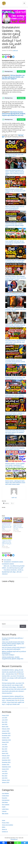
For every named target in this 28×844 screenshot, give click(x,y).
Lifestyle (4, 811)
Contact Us (5, 831)
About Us (4, 829)
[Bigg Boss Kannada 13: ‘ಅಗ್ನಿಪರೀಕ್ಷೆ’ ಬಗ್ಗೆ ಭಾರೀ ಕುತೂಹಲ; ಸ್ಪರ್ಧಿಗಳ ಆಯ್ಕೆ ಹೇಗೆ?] (15, 405)
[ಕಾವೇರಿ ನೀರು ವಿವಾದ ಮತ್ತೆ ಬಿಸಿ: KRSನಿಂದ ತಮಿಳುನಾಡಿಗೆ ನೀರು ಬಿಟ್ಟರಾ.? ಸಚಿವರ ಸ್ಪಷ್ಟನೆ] (15, 387)
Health (3, 806)
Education (4, 798)
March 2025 (5, 753)
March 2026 (5, 726)
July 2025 (4, 744)
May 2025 (4, 749)
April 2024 (4, 778)
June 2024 (5, 773)
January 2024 (5, 782)
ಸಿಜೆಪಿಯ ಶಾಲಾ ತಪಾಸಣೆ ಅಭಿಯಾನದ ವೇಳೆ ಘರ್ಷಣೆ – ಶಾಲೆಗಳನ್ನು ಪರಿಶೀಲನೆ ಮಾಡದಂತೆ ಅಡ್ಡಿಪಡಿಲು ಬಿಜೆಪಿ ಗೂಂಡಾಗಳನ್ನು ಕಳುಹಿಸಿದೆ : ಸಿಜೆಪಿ (13, 643)
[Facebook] (6, 57)
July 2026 (4, 717)
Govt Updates (7, 559)
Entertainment (5, 800)
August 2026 (5, 715)
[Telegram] (13, 57)
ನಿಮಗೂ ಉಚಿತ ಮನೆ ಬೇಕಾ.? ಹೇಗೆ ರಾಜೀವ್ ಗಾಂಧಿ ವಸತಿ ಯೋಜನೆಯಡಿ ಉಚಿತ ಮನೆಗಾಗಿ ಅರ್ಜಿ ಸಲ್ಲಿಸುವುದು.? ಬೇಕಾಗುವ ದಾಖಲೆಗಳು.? (14, 691)
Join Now (21, 71)
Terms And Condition (7, 825)
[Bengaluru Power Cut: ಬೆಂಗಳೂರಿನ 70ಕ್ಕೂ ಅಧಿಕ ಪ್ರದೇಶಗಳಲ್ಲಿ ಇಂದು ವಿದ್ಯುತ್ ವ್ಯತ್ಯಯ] (15, 370)
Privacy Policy (5, 822)
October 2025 (5, 737)
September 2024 (6, 766)
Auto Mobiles (5, 793)
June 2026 (5, 720)
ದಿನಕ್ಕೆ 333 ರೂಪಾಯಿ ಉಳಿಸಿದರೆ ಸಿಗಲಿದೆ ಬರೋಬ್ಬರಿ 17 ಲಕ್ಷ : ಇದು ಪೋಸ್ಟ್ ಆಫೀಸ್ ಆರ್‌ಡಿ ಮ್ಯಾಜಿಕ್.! (15, 190)
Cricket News (5, 795)
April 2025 (4, 751)
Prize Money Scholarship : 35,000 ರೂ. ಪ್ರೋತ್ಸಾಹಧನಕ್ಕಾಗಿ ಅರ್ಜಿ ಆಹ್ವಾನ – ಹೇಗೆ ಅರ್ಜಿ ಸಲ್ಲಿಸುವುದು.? (12, 571)
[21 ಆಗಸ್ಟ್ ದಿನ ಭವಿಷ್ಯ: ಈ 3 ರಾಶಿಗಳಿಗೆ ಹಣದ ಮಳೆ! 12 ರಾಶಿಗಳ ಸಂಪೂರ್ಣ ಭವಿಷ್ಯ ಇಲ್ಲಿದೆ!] (15, 252)
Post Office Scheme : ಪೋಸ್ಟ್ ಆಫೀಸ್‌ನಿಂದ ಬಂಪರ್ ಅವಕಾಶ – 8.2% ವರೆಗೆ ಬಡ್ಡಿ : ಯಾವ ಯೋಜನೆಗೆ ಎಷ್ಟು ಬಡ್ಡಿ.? (15, 342)
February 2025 (6, 755)
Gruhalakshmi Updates (8, 563)
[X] (11, 57)
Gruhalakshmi (7, 561)
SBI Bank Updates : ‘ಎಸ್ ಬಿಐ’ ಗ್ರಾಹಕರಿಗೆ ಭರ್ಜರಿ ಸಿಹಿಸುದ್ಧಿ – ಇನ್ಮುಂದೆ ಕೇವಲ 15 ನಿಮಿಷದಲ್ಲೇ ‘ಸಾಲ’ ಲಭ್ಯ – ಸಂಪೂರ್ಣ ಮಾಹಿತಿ (15, 465)
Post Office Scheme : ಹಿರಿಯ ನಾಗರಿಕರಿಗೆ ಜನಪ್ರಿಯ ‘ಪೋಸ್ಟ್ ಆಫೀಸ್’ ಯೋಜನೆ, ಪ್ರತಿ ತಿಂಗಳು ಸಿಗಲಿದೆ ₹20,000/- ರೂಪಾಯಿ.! (15, 278)
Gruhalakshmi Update (17, 561)
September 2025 (6, 740)
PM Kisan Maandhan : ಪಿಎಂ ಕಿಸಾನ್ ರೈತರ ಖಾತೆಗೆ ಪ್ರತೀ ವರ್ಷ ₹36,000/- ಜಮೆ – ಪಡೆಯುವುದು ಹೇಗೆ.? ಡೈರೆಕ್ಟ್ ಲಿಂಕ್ (13, 77)
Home (3, 820)
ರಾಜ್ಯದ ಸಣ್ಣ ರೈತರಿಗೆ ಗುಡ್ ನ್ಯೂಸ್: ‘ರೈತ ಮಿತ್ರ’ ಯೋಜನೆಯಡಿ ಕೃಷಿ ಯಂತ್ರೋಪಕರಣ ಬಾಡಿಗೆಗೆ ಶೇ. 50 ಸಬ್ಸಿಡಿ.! (15, 242)
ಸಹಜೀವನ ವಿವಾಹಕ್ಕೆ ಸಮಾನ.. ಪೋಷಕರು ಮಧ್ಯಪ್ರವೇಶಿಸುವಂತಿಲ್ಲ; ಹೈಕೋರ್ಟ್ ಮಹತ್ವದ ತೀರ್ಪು (14, 225)
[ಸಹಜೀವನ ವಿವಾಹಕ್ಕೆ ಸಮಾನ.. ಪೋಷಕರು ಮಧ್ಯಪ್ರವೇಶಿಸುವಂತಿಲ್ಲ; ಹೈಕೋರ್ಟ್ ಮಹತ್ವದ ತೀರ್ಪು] (15, 217)
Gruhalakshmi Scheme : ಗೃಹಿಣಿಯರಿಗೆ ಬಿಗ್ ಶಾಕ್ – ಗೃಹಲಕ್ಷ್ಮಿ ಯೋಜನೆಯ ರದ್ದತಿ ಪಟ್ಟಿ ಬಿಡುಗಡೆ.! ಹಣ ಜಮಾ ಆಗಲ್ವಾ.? (7, 526)
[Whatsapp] (3, 57)
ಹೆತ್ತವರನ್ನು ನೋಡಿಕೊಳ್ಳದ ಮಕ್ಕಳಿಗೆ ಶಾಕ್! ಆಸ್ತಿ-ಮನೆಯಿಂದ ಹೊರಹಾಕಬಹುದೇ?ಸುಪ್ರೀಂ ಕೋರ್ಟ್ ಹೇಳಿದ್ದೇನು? (14, 208)
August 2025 (5, 742)
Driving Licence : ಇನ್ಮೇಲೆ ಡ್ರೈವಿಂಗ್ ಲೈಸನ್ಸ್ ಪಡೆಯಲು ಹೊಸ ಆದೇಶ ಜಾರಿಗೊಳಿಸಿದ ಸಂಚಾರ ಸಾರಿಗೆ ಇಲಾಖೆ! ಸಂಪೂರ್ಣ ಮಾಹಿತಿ (15, 482)
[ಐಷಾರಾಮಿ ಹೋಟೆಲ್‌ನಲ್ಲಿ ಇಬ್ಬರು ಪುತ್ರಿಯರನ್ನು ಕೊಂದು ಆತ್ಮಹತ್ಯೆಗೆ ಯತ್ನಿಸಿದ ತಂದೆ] (15, 441)
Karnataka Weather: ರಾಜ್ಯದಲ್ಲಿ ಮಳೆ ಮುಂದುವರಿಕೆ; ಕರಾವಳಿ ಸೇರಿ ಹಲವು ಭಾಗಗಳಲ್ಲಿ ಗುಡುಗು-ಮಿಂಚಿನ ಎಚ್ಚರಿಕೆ (15, 361)
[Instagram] (8, 57)
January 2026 (5, 731)
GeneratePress (14, 839)
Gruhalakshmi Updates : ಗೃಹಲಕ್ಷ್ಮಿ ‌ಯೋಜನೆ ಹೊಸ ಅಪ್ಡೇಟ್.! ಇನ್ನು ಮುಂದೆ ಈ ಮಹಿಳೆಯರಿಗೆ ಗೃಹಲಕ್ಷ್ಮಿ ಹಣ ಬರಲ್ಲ (7, 542)
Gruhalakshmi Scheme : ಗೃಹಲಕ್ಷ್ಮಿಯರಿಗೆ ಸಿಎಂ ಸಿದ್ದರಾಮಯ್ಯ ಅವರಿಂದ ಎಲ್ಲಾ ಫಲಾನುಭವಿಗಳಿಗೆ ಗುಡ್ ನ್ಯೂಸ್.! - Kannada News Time (13, 698)
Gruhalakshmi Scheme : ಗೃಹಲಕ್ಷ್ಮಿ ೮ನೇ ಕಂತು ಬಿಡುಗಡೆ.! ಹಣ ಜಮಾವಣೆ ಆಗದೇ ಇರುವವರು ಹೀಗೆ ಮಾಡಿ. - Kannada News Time (12, 672)
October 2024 (5, 764)
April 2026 (4, 724)
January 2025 (5, 757)
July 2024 (4, 771)
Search (4, 624)
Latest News (5, 809)
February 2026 (6, 728)
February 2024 (6, 780)
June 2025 (4, 746)
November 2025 (6, 735)
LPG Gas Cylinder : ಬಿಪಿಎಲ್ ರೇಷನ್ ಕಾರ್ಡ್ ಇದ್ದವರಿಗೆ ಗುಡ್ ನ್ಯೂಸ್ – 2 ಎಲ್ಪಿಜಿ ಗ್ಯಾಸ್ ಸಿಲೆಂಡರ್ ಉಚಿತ (13, 702)
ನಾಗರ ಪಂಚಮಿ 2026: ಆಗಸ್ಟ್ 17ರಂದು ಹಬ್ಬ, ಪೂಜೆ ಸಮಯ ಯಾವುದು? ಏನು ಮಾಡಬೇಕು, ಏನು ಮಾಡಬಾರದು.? (15, 432)
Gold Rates (5, 802)
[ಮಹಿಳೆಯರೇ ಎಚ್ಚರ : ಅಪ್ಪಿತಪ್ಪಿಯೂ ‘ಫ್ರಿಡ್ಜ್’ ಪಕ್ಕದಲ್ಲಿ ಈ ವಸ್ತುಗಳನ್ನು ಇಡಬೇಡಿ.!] (15, 302)
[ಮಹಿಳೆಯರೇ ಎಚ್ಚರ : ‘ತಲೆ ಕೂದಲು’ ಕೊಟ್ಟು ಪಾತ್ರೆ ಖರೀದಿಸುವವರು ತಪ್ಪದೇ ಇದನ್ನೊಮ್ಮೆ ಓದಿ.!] (15, 318)
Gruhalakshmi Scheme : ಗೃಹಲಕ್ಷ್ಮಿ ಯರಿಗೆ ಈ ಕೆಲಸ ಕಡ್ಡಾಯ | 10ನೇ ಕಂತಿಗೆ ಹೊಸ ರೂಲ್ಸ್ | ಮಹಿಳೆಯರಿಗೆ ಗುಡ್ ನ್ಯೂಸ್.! (18, 526)
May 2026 (4, 722)
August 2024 (5, 769)
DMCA (3, 827)
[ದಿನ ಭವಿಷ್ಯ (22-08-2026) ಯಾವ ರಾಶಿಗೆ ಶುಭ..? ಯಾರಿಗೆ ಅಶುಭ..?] (15, 146)
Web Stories (5, 813)
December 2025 (6, 733)
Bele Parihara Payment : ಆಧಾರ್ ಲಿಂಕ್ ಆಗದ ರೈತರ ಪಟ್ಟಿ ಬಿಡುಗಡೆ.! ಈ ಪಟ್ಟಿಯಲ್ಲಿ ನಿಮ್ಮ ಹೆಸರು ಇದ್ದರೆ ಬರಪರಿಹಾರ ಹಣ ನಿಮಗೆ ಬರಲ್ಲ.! (13, 113)
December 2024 (6, 760)
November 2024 (6, 762)
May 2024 (4, 775)
